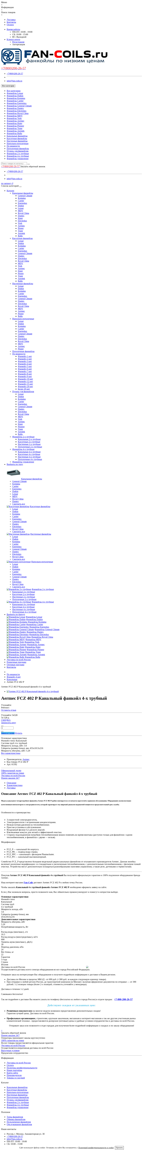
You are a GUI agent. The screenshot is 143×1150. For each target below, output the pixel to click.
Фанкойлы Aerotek (15, 131)
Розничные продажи (16, 662)
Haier (20, 218)
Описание (11, 783)
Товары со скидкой (16, 1078)
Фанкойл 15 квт (25, 384)
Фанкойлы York (14, 118)
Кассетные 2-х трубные (29, 442)
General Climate (25, 195)
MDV (20, 211)
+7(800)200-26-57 (15, 73)
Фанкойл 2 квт (25, 359)
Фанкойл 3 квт (25, 361)
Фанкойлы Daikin (15, 96)
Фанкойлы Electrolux (16, 111)
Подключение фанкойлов (19, 1122)
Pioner (21, 228)
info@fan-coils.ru (14, 81)
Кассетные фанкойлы (17, 138)
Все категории (14, 91)
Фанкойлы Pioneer (15, 126)
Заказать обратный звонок (32, 166)
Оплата (10, 24)
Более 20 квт (24, 389)
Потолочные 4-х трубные (30, 459)
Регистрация (18, 42)
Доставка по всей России (19, 659)
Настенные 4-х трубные (29, 457)
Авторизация (18, 44)
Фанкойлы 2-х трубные (18, 153)
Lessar (21, 208)
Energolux (22, 203)
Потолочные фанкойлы (18, 148)
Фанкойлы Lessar (15, 93)
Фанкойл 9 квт (25, 376)
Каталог (10, 190)
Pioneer (21, 426)
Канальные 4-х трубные (29, 452)
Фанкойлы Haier (14, 123)
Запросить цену (8, 722)
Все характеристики (10, 753)
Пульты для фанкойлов (17, 151)
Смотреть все (18, 504)
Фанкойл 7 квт (25, 371)
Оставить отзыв (8, 710)
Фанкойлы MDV (15, 116)
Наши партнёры (14, 1070)
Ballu (20, 236)
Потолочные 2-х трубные (30, 447)
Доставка (11, 19)
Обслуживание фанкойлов (19, 1124)
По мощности (13, 146)
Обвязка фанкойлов (16, 1119)
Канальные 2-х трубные (29, 439)
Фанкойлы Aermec (15, 121)
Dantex (21, 216)
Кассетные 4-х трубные (29, 454)
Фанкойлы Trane (14, 128)
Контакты (11, 22)
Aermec (21, 226)
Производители (14, 1075)
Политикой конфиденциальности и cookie (96, 1148)
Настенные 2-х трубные (29, 444)
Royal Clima (23, 213)
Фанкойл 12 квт (25, 381)
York (20, 223)
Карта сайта (12, 1073)
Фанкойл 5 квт (25, 366)
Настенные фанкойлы (17, 141)
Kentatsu (22, 198)
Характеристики (14, 785)
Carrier (21, 200)
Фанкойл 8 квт (25, 374)
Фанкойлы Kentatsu (16, 98)
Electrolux (22, 221)
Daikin (21, 206)
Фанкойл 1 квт (25, 356)
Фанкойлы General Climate (19, 106)
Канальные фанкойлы (17, 136)
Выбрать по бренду (16, 614)
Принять (119, 1148)
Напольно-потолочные (17, 143)
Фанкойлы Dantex (15, 108)
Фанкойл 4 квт (25, 364)
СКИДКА (6, 720)
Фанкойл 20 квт (25, 386)
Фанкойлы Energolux (17, 103)
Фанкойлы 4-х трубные (18, 156)
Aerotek (21, 233)
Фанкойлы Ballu (14, 133)
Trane (20, 231)
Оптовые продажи (15, 664)
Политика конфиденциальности (22, 1068)
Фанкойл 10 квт (25, 379)
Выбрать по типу (15, 464)
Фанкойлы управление (17, 158)
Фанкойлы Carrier (15, 101)
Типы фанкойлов (15, 1117)
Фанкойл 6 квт (25, 369)
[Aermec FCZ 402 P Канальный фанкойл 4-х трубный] (33, 691)
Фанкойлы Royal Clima (17, 113)
